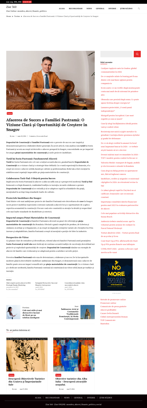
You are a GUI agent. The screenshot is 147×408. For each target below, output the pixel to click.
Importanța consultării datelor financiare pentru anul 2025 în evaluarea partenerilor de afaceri (119, 205)
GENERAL (100, 8)
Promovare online (108, 303)
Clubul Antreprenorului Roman (114, 316)
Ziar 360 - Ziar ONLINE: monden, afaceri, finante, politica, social (73, 404)
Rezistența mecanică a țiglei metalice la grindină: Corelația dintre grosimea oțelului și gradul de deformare (120, 135)
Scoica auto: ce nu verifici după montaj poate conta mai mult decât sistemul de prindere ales (120, 91)
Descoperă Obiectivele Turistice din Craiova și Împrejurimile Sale (27, 381)
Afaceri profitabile (108, 309)
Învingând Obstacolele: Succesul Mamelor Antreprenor (46, 284)
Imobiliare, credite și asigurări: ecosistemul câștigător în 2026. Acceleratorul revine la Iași (120, 182)
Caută (137, 54)
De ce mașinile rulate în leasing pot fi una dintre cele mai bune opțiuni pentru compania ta (119, 80)
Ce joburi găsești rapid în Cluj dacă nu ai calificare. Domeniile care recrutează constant (118, 193)
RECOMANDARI (75, 8)
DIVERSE (112, 8)
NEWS (89, 8)
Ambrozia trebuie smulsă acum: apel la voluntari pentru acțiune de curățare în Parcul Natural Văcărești (118, 225)
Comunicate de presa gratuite (113, 306)
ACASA (62, 8)
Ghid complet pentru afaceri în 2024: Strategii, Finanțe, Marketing (18, 284)
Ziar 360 (11, 7)
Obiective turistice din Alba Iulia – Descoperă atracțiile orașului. (71, 381)
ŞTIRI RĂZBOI (126, 8)
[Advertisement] (73, 34)
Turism (9, 113)
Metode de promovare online (113, 299)
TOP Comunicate (107, 320)
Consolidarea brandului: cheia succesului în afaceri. (74, 284)
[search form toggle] (139, 9)
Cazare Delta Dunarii (109, 313)
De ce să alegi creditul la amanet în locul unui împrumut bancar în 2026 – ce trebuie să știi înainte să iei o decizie (119, 146)
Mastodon (104, 323)
